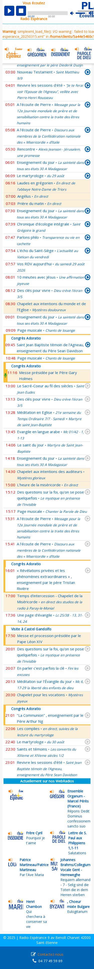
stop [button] (21, 11)
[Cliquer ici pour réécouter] (87, 73)
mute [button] (74, 13)
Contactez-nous (50, 954)
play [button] (9, 11)
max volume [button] (91, 13)
